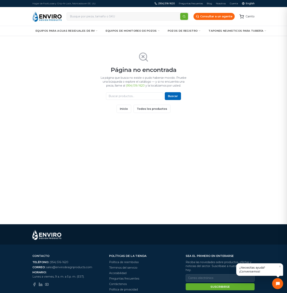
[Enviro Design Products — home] (47, 16)
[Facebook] (34, 284)
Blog (209, 3)
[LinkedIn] (41, 284)
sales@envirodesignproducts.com (69, 267)
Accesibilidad (118, 273)
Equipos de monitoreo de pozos (131, 30)
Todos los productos (152, 109)
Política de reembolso (124, 262)
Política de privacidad (123, 289)
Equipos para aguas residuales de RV (65, 30)
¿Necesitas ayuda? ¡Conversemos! (252, 269)
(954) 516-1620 (166, 3)
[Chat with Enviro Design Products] (277, 283)
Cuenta (234, 3)
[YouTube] (47, 284)
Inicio (124, 109)
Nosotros (221, 3)
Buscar (173, 96)
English (250, 3)
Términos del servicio (123, 267)
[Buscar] (184, 16)
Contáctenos (118, 284)
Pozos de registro (183, 30)
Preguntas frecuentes (191, 3)
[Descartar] (280, 266)
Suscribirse (220, 287)
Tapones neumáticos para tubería (236, 30)
